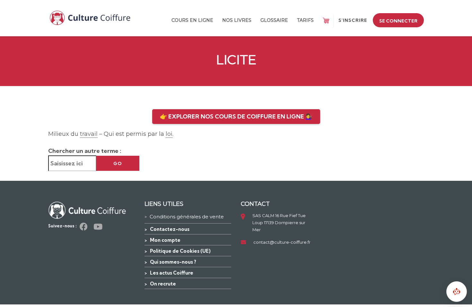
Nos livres (236, 20)
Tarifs (305, 20)
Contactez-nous (169, 229)
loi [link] (169, 133)
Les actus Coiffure (171, 273)
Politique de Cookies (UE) (180, 251)
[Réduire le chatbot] (456, 291)
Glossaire (274, 20)
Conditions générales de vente (187, 217)
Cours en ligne (192, 20)
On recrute (163, 284)
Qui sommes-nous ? (173, 262)
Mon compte (165, 240)
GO (117, 163)
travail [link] (89, 133)
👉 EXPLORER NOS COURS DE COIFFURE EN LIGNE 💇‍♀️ (236, 116)
